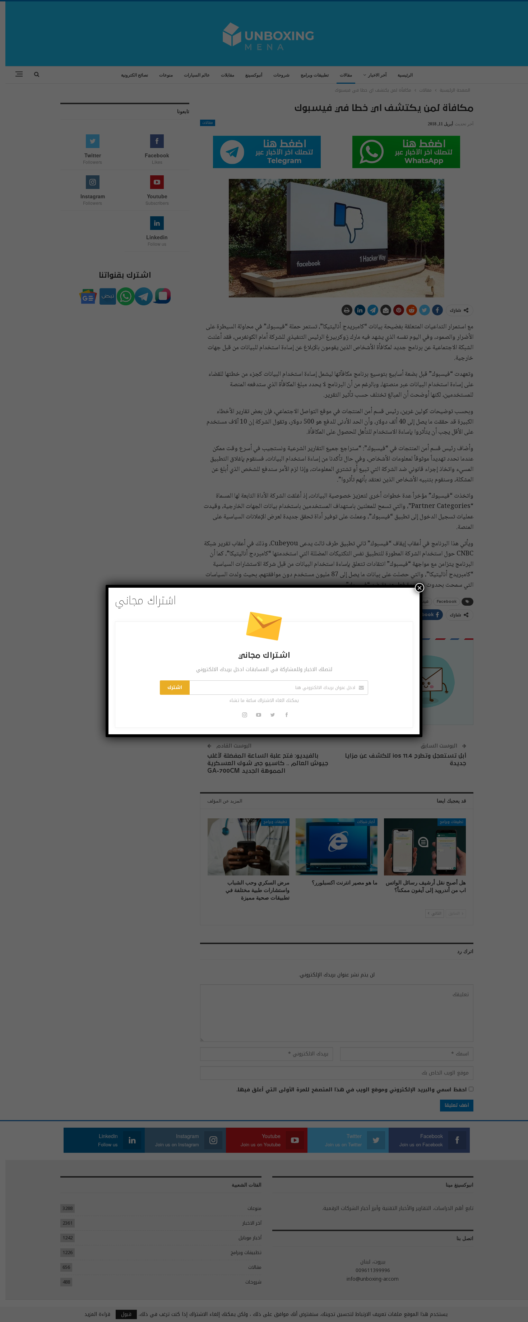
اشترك (174, 687)
